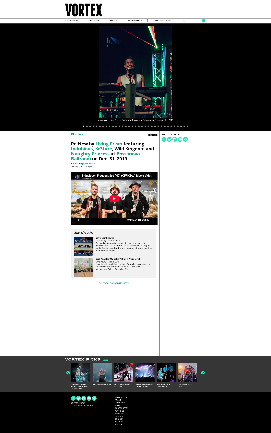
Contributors (121, 408)
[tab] (104, 360)
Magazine (119, 421)
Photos (77, 134)
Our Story (120, 402)
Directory (135, 21)
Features (71, 21)
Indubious (82, 149)
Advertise (119, 411)
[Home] (83, 16)
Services (119, 413)
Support (119, 424)
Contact (119, 416)
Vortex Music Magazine (82, 405)
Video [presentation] (105, 360)
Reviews (94, 21)
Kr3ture (103, 149)
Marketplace (162, 21)
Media (114, 21)
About (118, 400)
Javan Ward (88, 163)
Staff (117, 405)
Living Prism (108, 144)
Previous (68, 372)
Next (203, 372)
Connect (119, 419)
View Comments (114, 283)
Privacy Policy (121, 397)
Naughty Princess (90, 154)
